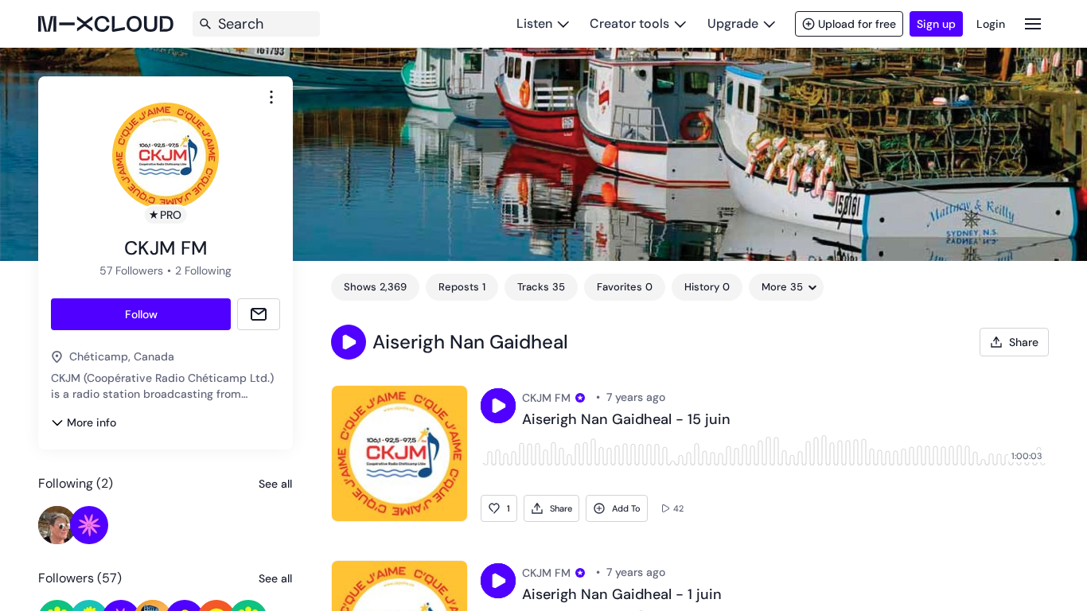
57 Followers (131, 270)
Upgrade (732, 23)
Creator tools (629, 23)
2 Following (203, 270)
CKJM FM (546, 398)
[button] (348, 342)
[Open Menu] (1032, 23)
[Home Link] (105, 24)
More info (91, 422)
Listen (534, 23)
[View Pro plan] (580, 398)
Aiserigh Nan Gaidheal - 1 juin (622, 595)
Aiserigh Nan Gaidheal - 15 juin (626, 420)
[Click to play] (498, 405)
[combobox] (271, 97)
